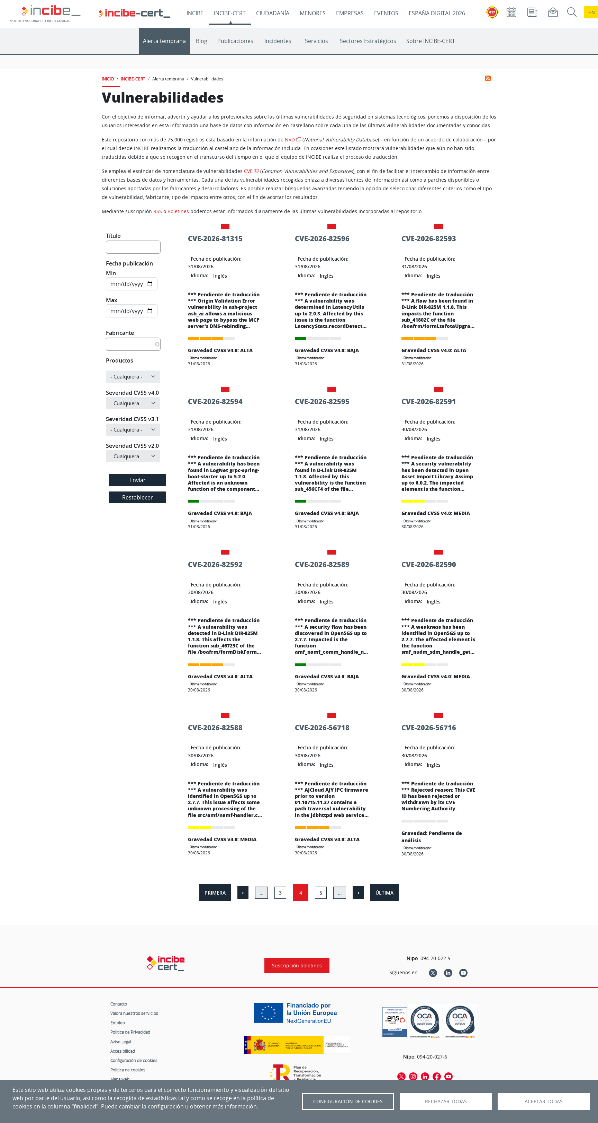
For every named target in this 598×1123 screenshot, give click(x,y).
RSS (157, 211)
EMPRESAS (350, 13)
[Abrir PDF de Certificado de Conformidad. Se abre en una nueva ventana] (394, 1020)
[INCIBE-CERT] (165, 963)
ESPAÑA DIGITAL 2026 (437, 13)
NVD (290, 139)
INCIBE (195, 13)
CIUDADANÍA (272, 13)
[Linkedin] (448, 972)
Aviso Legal (120, 1041)
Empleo (117, 1022)
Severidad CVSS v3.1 (132, 419)
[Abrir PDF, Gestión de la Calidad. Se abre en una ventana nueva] (460, 1022)
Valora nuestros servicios (134, 1013)
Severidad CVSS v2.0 (132, 446)
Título (113, 236)
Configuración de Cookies (348, 1101)
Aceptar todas (544, 1101)
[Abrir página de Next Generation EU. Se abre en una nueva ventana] (297, 1015)
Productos (119, 360)
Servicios (316, 41)
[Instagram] (413, 1075)
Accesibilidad (122, 1051)
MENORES (313, 13)
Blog (201, 41)
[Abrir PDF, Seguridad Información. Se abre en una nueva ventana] (425, 1022)
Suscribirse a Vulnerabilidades (488, 78)
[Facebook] (437, 1075)
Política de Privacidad (130, 1032)
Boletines (178, 211)
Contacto (118, 1004)
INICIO (108, 78)
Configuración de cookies (133, 1060)
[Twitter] (433, 972)
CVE (248, 171)
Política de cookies (127, 1069)
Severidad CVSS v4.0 (132, 393)
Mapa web (119, 1079)
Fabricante (120, 333)
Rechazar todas (446, 1101)
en (591, 12)
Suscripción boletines (297, 965)
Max (111, 300)
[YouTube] (463, 972)
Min (111, 273)
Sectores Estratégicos (368, 41)
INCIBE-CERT (230, 13)
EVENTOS (386, 13)
